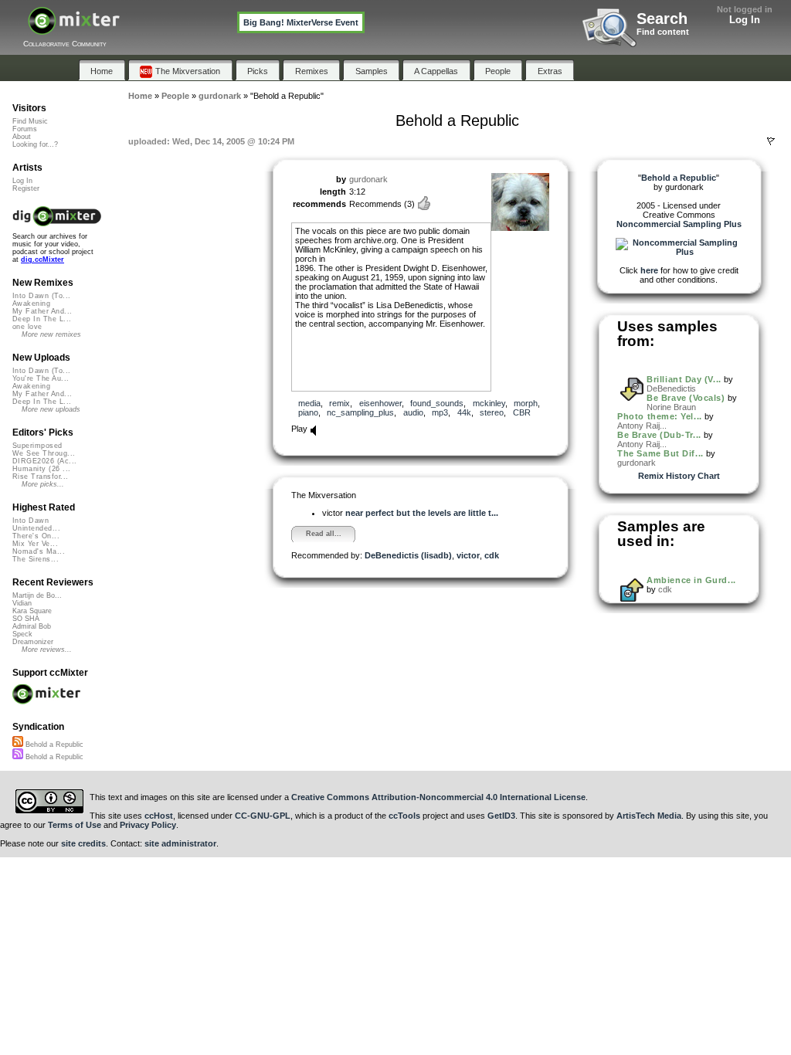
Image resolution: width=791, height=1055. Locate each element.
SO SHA (25, 618)
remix (339, 403)
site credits (83, 843)
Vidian (22, 603)
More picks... (43, 484)
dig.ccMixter (42, 259)
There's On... (35, 536)
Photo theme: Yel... (659, 416)
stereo (492, 412)
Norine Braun (671, 407)
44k (464, 412)
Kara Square (32, 611)
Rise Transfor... (40, 476)
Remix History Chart (679, 475)
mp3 (440, 412)
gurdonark (368, 179)
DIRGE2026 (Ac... (44, 461)
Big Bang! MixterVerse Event (300, 22)
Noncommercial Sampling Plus (679, 224)
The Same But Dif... (660, 453)
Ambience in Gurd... (691, 580)
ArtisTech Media (648, 815)
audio (413, 412)
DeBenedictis (671, 388)
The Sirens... (35, 559)
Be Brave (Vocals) (686, 397)
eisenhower (380, 403)
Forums (24, 129)
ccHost (158, 815)
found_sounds (436, 403)
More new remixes (51, 334)
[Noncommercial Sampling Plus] (679, 251)
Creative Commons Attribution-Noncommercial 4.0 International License (438, 797)
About (21, 137)
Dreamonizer (32, 642)
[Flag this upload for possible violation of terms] (771, 141)
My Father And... (42, 311)
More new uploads (51, 409)
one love (27, 327)
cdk (491, 555)
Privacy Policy (148, 824)
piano (308, 412)
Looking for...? (35, 144)
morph (526, 403)
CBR (522, 412)
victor (468, 555)
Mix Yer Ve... (35, 544)
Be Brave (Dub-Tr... (659, 434)
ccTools (404, 815)
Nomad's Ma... (38, 551)
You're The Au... (40, 378)
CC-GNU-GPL (262, 815)
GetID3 (501, 815)
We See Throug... (43, 453)
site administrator (180, 843)
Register (25, 188)
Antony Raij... (642, 425)
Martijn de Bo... (37, 595)
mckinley (489, 403)
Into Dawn (30, 520)
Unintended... (36, 528)
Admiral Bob (31, 626)
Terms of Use (74, 824)
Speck (22, 634)
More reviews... (47, 649)
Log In (744, 19)
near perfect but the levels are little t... (421, 512)
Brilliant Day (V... (684, 379)
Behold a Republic (53, 744)
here (649, 270)
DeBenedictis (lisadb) (408, 555)
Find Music (30, 121)
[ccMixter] (73, 29)
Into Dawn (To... (41, 296)
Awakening (31, 303)
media (309, 403)
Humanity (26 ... (41, 469)
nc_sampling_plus (360, 412)
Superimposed (37, 445)
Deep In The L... (41, 319)
